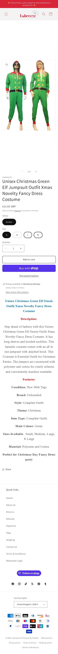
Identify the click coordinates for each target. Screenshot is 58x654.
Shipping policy (45, 643)
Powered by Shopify (31, 638)
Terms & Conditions (16, 553)
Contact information (30, 647)
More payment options (29, 275)
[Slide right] (35, 171)
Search (9, 498)
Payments (11, 525)
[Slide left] (22, 171)
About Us (10, 505)
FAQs (8, 533)
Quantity (6, 242)
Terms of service (29, 643)
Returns (10, 512)
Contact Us (11, 546)
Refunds (10, 518)
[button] (6, 14)
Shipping (17, 211)
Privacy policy (14, 643)
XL (19, 235)
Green (9, 222)
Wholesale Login (14, 560)
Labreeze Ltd (17, 638)
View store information (17, 292)
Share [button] (8, 469)
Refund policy (46, 638)
